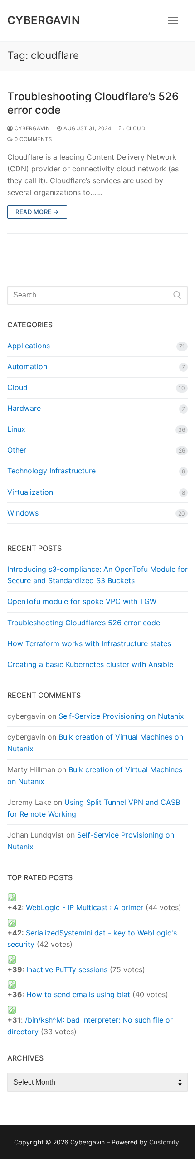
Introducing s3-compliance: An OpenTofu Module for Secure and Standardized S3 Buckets (97, 575)
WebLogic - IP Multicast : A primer (84, 907)
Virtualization (30, 492)
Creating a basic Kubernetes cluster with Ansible (90, 664)
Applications (28, 345)
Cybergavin (43, 20)
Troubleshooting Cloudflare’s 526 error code (93, 103)
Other (16, 449)
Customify (164, 1142)
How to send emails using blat (78, 994)
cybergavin (31, 128)
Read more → (37, 211)
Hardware (24, 408)
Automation (27, 366)
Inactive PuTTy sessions (66, 969)
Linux (16, 428)
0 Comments (32, 139)
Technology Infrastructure (51, 470)
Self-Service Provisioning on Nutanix (121, 716)
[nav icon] (173, 20)
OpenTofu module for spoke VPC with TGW (81, 601)
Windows (23, 512)
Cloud (134, 128)
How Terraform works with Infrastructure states (89, 643)
